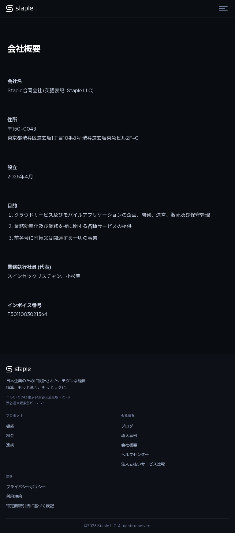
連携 (10, 445)
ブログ (127, 426)
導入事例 (129, 435)
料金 (10, 435)
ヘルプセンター (135, 454)
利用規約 (14, 496)
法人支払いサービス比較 (143, 464)
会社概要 (129, 445)
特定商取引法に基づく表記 (30, 505)
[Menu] (223, 8)
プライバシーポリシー (26, 486)
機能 (10, 426)
